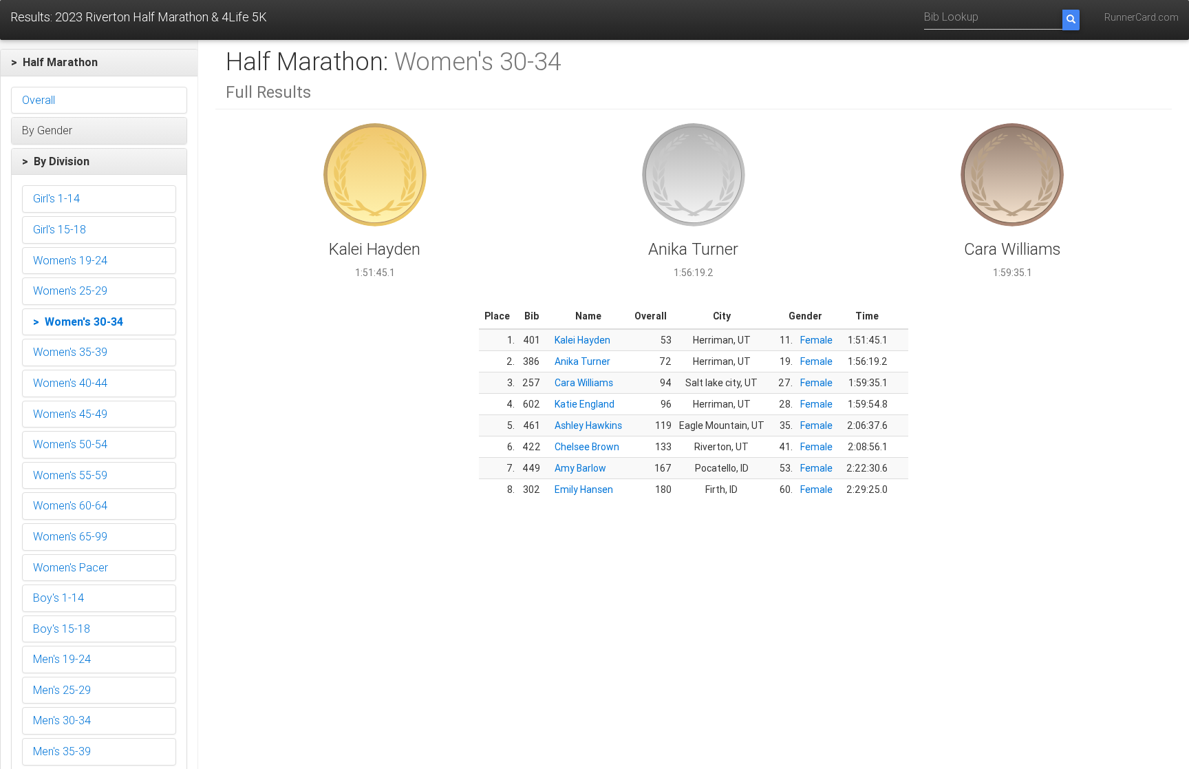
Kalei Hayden (582, 340)
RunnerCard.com (1141, 17)
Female (816, 340)
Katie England (584, 404)
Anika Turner (582, 361)
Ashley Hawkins (588, 425)
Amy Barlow (580, 468)
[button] (99, 63)
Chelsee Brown (587, 447)
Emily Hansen (584, 489)
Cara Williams (584, 383)
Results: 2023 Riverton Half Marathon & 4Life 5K (138, 17)
